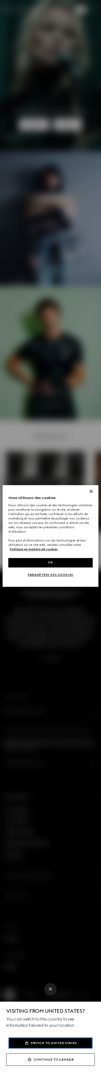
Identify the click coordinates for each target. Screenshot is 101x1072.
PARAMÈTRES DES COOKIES (50, 575)
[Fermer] (91, 491)
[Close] (50, 989)
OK (50, 562)
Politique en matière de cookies (34, 549)
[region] (51, 536)
